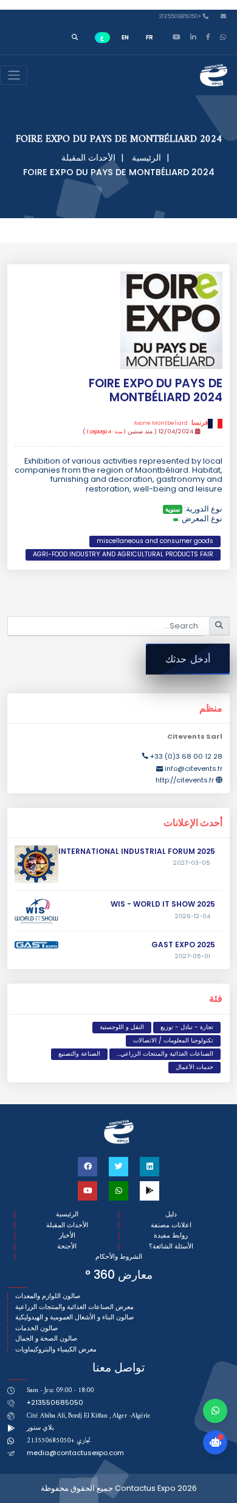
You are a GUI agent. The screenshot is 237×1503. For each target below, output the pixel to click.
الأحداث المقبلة (88, 158)
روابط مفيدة (171, 1235)
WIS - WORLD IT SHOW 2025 (163, 904)
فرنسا (171, 423)
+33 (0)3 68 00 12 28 (186, 756)
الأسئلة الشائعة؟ (171, 1246)
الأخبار (67, 1235)
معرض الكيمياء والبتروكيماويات (56, 1349)
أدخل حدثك (187, 659)
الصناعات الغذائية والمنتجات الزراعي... (165, 1053)
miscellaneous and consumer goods (155, 540)
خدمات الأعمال (194, 1066)
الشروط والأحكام (118, 1257)
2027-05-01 (192, 956)
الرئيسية (146, 158)
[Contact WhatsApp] (215, 1411)
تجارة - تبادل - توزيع (186, 1026)
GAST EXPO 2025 (183, 944)
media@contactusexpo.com (75, 1453)
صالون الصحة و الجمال (46, 1338)
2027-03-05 (191, 863)
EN (125, 37)
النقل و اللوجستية (122, 1026)
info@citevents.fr (193, 768)
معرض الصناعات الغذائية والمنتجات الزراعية (74, 1307)
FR (149, 37)
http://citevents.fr (185, 780)
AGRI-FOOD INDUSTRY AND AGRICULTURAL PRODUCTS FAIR (123, 554)
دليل (171, 1214)
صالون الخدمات (36, 1328)
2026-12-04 (192, 916)
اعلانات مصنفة (171, 1225)
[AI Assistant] (215, 1442)
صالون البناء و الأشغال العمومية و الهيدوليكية (74, 1317)
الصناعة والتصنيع (79, 1053)
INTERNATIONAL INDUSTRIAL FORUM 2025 (136, 851)
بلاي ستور (40, 1427)
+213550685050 (181, 16)
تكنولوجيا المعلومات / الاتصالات (173, 1040)
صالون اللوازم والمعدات (47, 1296)
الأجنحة (67, 1246)
